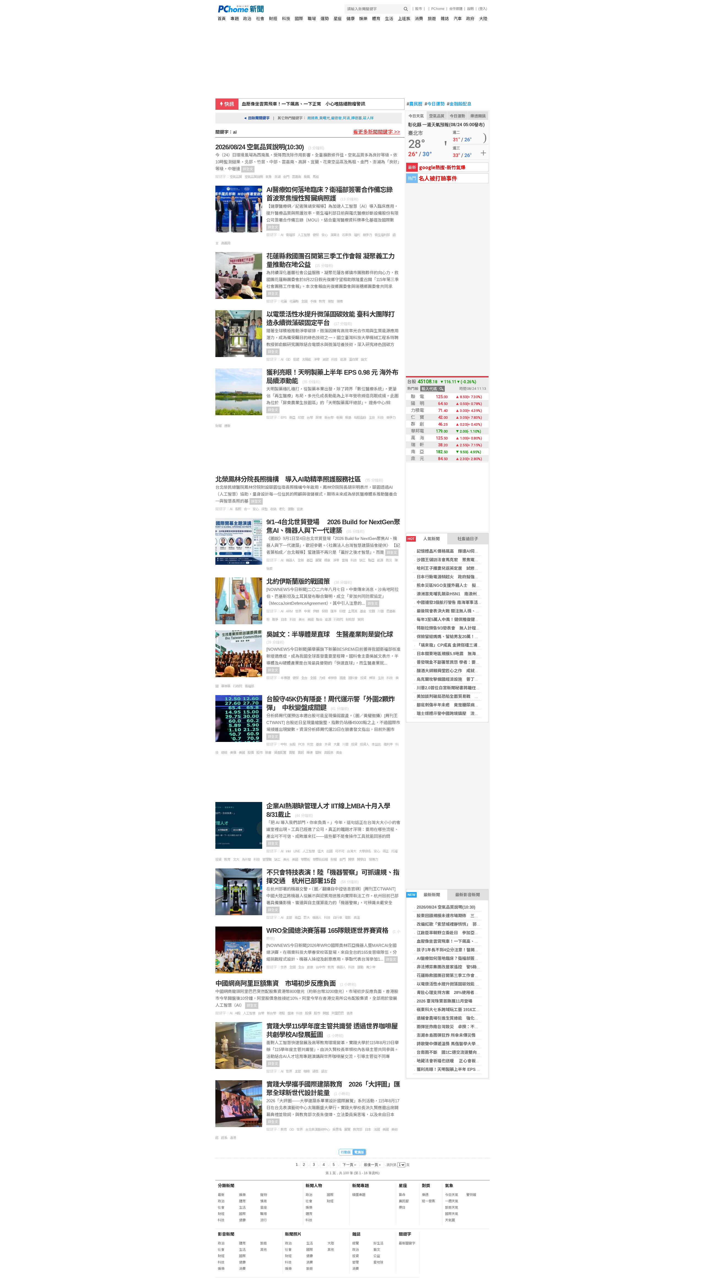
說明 (470, 9)
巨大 (306, 918)
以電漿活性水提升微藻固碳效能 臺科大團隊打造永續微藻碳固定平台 (479, 984)
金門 (286, 177)
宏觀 (372, 611)
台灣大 (351, 851)
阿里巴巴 (338, 1013)
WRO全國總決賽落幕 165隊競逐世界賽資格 (328, 930)
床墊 (264, 509)
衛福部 (290, 235)
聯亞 (371, 560)
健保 (316, 235)
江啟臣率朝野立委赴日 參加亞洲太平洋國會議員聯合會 (468, 932)
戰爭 (275, 620)
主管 (289, 918)
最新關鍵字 (407, 1243)
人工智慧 (304, 235)
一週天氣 (451, 1201)
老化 (282, 509)
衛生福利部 (382, 235)
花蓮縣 (294, 301)
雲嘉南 (296, 177)
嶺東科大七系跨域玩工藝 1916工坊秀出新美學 (459, 1009)
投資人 (364, 744)
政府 (470, 18)
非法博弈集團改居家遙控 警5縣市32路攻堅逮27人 (463, 967)
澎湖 (277, 177)
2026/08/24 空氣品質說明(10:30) (446, 907)
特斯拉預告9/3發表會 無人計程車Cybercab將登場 (464, 628)
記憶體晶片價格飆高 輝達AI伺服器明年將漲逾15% (464, 551)
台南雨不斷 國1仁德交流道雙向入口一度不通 (459, 1052)
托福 (394, 851)
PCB (301, 744)
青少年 (370, 967)
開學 (351, 859)
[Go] (406, 9)
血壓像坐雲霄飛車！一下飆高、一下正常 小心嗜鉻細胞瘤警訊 (303, 104)
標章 (327, 560)
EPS (283, 418)
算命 (402, 1195)
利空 (310, 744)
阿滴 (346, 118)
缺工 (362, 560)
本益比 (376, 744)
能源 (343, 359)
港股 (282, 1013)
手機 (313, 301)
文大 (236, 859)
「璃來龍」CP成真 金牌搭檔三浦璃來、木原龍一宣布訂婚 (470, 645)
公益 (376, 1256)
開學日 (361, 859)
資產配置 (280, 753)
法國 (377, 1129)
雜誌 (445, 18)
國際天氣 (451, 1214)
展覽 (318, 560)
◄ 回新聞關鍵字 (256, 118)
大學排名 (365, 851)
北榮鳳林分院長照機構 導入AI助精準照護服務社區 (288, 479)
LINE (297, 851)
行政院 (338, 620)
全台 (304, 678)
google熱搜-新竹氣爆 (442, 167)
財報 (218, 426)
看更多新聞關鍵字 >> (376, 132)
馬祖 (316, 177)
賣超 (301, 753)
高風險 (225, 243)
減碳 (325, 359)
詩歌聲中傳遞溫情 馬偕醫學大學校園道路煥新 (458, 1043)
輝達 (310, 753)
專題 (235, 18)
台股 (292, 744)
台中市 (320, 967)
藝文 (376, 1250)
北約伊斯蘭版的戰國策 (298, 581)
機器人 (290, 560)
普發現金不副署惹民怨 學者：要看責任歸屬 (456, 662)
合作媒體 (455, 9)
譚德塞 (356, 118)
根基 (348, 418)
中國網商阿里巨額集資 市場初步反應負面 (276, 983)
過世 (315, 1071)
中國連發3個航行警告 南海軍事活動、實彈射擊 (460, 602)
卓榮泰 (332, 678)
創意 (310, 967)
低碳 (296, 359)
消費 (419, 18)
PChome (437, 9)
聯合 (319, 620)
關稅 (318, 753)
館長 (224, 1138)
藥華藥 (225, 686)
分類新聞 (226, 1185)
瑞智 (331, 301)
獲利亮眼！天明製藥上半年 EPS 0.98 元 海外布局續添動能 (470, 1069)
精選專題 (358, 1195)
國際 (299, 18)
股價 (251, 753)
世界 (298, 611)
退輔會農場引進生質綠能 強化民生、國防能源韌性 (464, 1018)
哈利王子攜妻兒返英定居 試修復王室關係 (456, 568)
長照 (238, 509)
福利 (357, 235)
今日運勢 (435, 104)
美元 (302, 620)
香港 (349, 1013)
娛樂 (363, 18)
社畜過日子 (467, 538)
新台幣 (328, 418)
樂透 (425, 1195)
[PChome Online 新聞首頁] (285, 9)
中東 (307, 611)
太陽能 (306, 359)
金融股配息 (459, 104)
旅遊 (432, 18)
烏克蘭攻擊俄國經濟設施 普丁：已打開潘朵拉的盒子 (466, 679)
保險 (325, 611)
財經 (273, 18)
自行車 (337, 918)
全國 (304, 301)
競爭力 (367, 235)
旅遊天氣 (451, 1207)
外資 (328, 744)
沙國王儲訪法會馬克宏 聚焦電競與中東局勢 (458, 559)
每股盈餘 (360, 418)
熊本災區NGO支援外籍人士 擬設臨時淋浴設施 (461, 585)
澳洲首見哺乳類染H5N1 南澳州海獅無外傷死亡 (461, 593)
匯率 (333, 611)
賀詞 (360, 620)
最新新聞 (424, 894)
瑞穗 (340, 301)
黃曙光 (324, 118)
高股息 (328, 753)
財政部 (350, 620)
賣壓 (292, 753)
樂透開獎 (478, 116)
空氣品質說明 (254, 177)
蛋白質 (353, 359)
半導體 (285, 678)
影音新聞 (226, 1234)
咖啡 (306, 1071)
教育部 (357, 1129)
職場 (312, 18)
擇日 (402, 1207)
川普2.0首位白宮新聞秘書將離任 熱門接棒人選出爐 (465, 687)
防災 (389, 560)
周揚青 (312, 118)
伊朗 (316, 611)
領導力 (373, 859)
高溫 (357, 918)
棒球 (372, 678)
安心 (324, 235)
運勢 (325, 18)
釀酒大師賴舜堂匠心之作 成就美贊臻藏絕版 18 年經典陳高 (472, 670)
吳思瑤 (336, 1129)
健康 (350, 18)
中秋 (284, 744)
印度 (301, 418)
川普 (381, 611)
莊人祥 (368, 118)
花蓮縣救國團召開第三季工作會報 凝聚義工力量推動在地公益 (473, 975)
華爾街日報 (320, 859)
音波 (300, 509)
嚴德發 (336, 118)
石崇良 (346, 235)
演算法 (334, 235)
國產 (343, 678)
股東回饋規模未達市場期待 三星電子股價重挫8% (463, 915)
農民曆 (414, 104)
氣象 (268, 177)
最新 (221, 1195)
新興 (339, 418)
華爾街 (305, 859)
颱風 (307, 177)
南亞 (292, 418)
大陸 (483, 18)
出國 (329, 851)
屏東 (319, 418)
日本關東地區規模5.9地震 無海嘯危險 (452, 653)
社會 (260, 18)
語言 (324, 1071)
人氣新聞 (424, 538)
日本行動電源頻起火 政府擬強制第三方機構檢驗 (462, 576)
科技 (286, 18)
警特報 (471, 1195)
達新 (227, 426)
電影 (348, 918)
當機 (345, 560)
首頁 (222, 18)
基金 (363, 611)
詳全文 (248, 169)
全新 (301, 560)
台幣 (310, 418)
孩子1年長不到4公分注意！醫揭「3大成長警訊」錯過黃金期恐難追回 (480, 949)
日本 (284, 620)
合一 (247, 509)
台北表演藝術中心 (317, 1129)
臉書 (268, 753)
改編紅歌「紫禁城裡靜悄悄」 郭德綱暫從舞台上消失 (465, 924)
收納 (273, 509)
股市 (418, 9)
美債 (233, 753)
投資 (363, 678)
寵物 (263, 1195)
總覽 (355, 1243)
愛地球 (378, 1262)
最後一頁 (372, 1165)
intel (288, 851)
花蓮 (284, 301)
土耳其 (352, 611)
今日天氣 (416, 116)
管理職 (267, 859)
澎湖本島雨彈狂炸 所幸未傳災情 (446, 1035)
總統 (224, 753)
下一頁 (350, 1165)
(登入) (482, 9)
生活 (389, 18)
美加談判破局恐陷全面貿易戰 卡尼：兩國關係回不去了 (468, 696)
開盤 (326, 1013)
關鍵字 (405, 1234)
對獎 (426, 1185)
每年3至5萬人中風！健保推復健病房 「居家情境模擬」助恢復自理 (478, 619)
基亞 (310, 560)
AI (282, 235)
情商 (263, 1201)
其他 (263, 1250)
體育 (376, 18)
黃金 (339, 753)
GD (288, 359)
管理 (355, 1262)
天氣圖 (450, 1220)
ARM (289, 611)
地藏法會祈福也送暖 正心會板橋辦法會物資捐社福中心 (469, 1060)
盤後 (291, 1013)
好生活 (378, 1243)
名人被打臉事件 (438, 178)
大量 (336, 744)
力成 (322, 678)
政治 (247, 18)
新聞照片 (293, 1234)
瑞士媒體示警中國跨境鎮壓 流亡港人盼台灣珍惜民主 (466, 713)
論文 (364, 359)
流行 (263, 1220)
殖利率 (388, 744)
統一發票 (428, 1201)
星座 (337, 18)
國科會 (352, 678)
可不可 (339, 851)
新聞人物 (314, 1185)
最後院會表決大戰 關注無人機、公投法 (452, 611)
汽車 (458, 18)
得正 (386, 851)
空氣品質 (436, 116)
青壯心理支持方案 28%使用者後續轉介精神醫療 (462, 992)
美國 (310, 620)
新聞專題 (360, 1185)
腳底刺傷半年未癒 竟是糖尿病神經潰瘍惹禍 (458, 705)
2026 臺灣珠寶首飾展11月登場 (444, 1001)
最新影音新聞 (467, 894)
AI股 (237, 1013)
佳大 (321, 851)
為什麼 (246, 859)
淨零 (317, 359)
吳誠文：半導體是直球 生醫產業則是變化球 (329, 634)
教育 (322, 301)
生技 (372, 418)
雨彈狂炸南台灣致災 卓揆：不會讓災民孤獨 (458, 1026)
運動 (291, 509)
